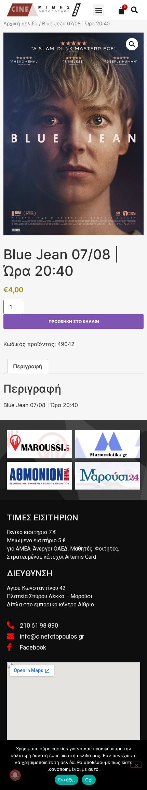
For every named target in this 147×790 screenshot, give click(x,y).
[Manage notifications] (15, 774)
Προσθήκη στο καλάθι (74, 321)
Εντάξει (66, 779)
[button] (98, 10)
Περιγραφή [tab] (27, 366)
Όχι (89, 779)
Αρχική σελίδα (20, 24)
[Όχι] (136, 765)
